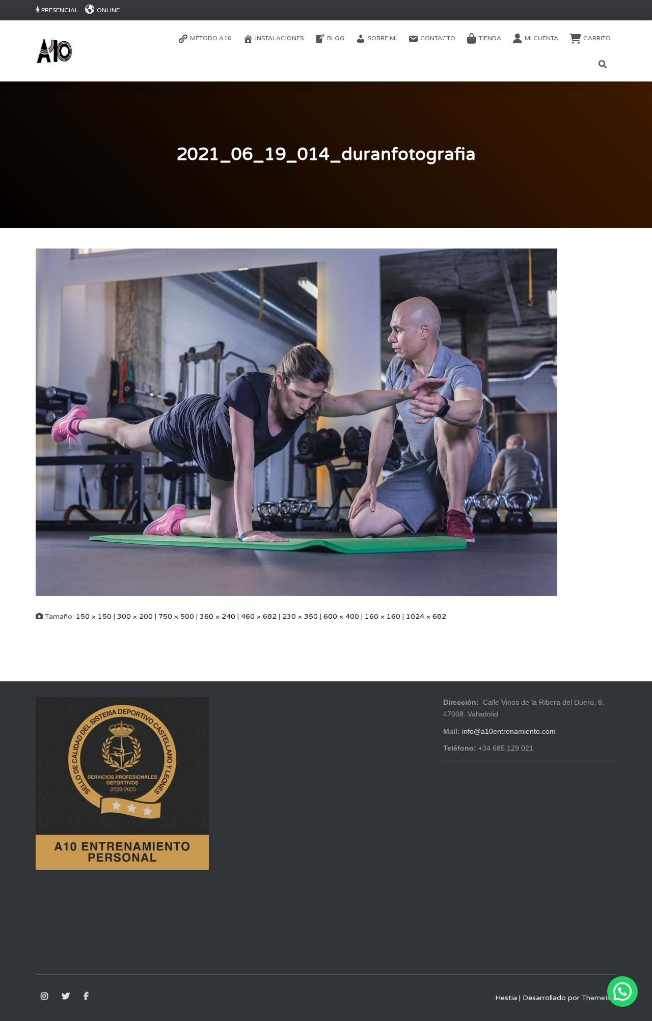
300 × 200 (135, 616)
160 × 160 (382, 616)
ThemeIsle (599, 998)
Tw (66, 996)
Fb (86, 996)
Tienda (490, 38)
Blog (335, 38)
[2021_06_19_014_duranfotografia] (296, 421)
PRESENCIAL (59, 10)
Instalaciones (279, 38)
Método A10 (211, 38)
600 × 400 (341, 616)
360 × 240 (217, 616)
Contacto (437, 38)
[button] (622, 991)
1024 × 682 (426, 616)
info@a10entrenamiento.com (509, 731)
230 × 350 (300, 616)
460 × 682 (259, 616)
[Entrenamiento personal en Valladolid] (54, 51)
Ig (45, 996)
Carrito (597, 38)
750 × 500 (176, 616)
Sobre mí (382, 38)
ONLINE (108, 10)
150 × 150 (94, 616)
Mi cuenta (541, 38)
